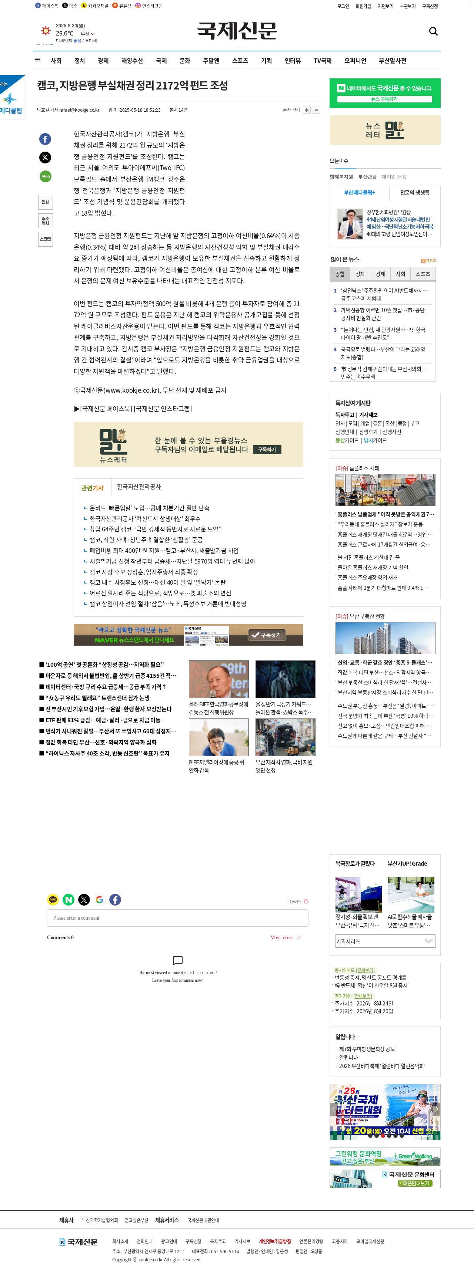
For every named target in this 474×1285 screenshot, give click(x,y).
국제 (161, 60)
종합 (340, 273)
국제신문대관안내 (203, 1220)
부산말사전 (392, 60)
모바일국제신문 (370, 1241)
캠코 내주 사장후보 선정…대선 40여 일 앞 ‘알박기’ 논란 (158, 582)
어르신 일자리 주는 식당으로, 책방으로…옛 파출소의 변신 (160, 592)
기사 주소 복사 (45, 221)
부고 (414, 423)
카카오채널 (98, 6)
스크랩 (45, 240)
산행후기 (368, 431)
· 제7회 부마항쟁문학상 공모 (365, 1048)
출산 (389, 423)
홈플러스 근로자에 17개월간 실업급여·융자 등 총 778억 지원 (402, 544)
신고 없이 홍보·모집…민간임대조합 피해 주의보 (389, 725)
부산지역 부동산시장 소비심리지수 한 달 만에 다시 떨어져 (398, 692)
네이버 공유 (45, 177)
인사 (340, 423)
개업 (365, 423)
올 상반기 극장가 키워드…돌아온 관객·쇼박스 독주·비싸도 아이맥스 (283, 712)
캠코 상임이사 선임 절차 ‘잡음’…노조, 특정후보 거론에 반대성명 (168, 603)
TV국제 (323, 60)
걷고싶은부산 (136, 1220)
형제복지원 (341, 176)
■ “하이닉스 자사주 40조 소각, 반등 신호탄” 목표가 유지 (104, 753)
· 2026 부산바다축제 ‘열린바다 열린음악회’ (380, 1065)
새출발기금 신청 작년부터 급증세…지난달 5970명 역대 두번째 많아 (173, 561)
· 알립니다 (347, 1057)
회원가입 (363, 6)
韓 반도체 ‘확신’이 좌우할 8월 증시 (371, 985)
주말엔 (211, 60)
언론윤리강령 (311, 1241)
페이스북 (50, 6)
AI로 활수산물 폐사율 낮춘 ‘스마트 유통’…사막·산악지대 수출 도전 (410, 929)
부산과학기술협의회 (100, 1220)
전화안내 (145, 1241)
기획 (266, 60)
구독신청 (430, 6)
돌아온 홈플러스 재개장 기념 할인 (373, 567)
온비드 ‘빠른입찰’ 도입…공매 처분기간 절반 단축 (150, 507)
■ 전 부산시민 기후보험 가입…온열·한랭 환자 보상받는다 (105, 709)
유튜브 (125, 6)
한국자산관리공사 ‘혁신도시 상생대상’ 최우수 (145, 518)
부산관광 (367, 176)
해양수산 (132, 60)
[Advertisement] (244, 174)
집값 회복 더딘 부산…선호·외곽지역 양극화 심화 (389, 672)
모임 (352, 423)
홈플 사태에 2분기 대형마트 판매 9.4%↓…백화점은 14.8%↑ (404, 587)
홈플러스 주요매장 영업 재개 (368, 577)
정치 (80, 60)
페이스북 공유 (45, 140)
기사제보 (242, 1241)
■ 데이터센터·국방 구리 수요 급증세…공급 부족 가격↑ (103, 686)
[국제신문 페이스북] (106, 408)
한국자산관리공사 (139, 486)
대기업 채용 (394, 176)
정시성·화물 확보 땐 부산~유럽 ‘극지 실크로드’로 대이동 (357, 925)
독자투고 (218, 1241)
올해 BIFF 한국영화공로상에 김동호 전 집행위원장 (218, 708)
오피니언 (355, 60)
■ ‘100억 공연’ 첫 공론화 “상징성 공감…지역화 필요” (101, 664)
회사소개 (120, 1241)
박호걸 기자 (47, 109)
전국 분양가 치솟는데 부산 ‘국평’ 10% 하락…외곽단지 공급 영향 (406, 715)
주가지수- (353, 996)
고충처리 (340, 1241)
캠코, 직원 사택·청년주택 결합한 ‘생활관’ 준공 (146, 539)
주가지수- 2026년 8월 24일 (364, 1003)
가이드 (347, 440)
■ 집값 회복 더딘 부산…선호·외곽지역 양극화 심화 (97, 742)
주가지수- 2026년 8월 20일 (364, 1011)
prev (334, 1109)
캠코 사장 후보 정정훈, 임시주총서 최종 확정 (144, 571)
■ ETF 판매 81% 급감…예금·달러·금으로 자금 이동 (100, 720)
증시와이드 (355, 970)
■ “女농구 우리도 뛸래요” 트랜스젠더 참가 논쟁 (94, 697)
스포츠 (240, 60)
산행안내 (345, 431)
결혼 (377, 423)
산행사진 (392, 431)
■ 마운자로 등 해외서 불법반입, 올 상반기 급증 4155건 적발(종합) (114, 675)
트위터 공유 (45, 159)
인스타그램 (152, 6)
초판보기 (408, 6)
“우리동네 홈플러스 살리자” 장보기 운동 (380, 524)
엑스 (73, 6)
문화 (185, 60)
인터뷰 (293, 60)
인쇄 (45, 203)
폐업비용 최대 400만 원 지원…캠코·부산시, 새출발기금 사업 (164, 550)
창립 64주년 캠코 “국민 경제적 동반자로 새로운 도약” (155, 528)
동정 (402, 423)
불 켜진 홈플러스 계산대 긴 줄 (369, 557)
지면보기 (386, 6)
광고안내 (169, 1241)
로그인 (343, 6)
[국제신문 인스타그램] (163, 408)
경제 (103, 60)
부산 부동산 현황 (360, 616)
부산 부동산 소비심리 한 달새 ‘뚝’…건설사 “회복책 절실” (397, 682)
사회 (56, 60)
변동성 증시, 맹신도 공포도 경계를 (371, 977)
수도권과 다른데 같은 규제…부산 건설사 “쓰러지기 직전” (398, 735)
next (436, 1109)
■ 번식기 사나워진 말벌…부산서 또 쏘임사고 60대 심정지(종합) (112, 731)
